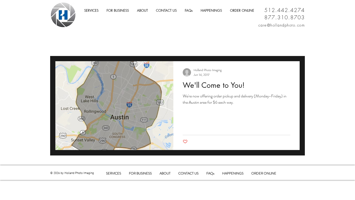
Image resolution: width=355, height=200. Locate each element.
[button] (166, 11)
